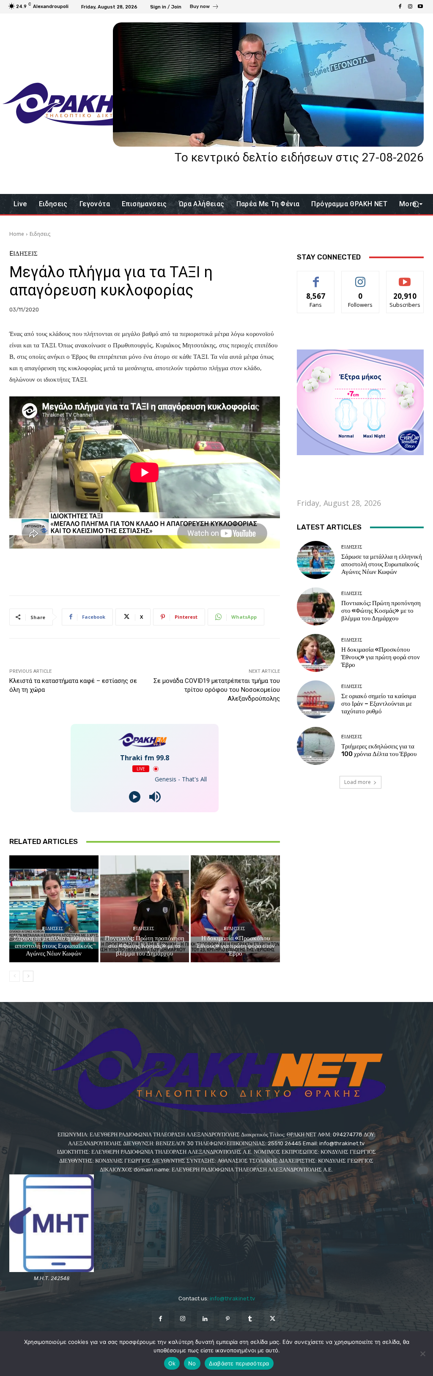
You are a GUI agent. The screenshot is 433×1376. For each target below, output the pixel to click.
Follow (360, 277)
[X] (272, 1319)
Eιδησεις (40, 234)
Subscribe (405, 277)
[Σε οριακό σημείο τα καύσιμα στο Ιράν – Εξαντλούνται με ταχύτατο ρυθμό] (316, 699)
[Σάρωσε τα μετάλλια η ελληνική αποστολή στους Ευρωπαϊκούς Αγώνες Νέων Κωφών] (54, 908)
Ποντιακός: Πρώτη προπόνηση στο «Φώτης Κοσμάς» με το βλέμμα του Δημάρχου (144, 945)
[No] (422, 1353)
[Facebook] (400, 7)
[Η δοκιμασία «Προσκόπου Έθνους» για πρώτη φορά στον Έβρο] (235, 908)
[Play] (135, 797)
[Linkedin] (205, 1319)
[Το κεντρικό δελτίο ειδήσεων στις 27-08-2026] (268, 84)
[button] (415, 204)
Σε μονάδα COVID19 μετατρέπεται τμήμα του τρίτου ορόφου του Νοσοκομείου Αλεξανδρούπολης (216, 689)
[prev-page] (14, 976)
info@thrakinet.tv (232, 1298)
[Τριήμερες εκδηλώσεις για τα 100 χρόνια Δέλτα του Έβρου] (316, 746)
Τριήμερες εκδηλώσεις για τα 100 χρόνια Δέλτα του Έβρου (379, 750)
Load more (357, 782)
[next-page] (28, 976)
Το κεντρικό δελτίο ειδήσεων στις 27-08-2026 (299, 157)
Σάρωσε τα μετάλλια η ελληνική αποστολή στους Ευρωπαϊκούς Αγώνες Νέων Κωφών (54, 945)
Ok (172, 1363)
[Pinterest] (227, 1319)
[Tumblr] (250, 1319)
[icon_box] (204, 7)
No (192, 1363)
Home (16, 234)
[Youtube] (420, 7)
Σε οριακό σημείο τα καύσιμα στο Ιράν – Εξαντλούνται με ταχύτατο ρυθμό (378, 703)
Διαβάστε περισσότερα (239, 1363)
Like (316, 277)
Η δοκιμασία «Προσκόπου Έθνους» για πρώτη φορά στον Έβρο (235, 945)
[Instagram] (410, 7)
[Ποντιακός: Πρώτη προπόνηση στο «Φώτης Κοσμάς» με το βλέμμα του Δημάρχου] (144, 908)
